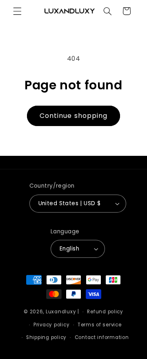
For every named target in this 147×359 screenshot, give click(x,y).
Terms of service (100, 324)
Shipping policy (46, 337)
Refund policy (105, 311)
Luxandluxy (61, 311)
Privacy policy (51, 324)
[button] (17, 11)
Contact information (102, 337)
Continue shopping (73, 115)
